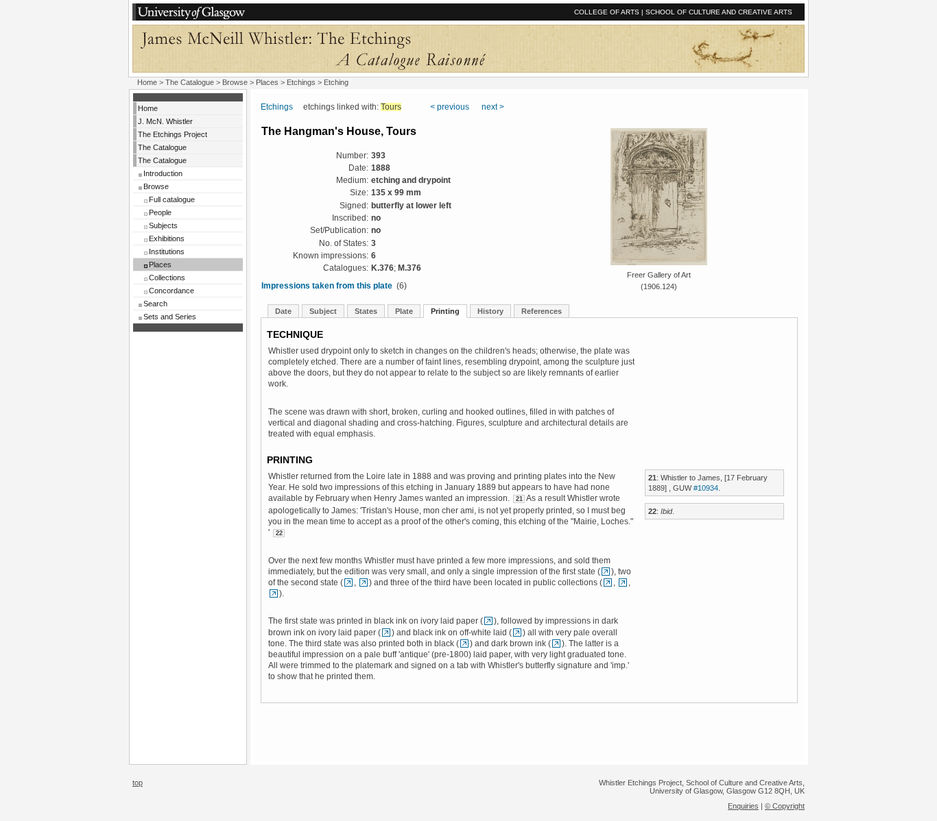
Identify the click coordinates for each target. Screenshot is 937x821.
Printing (445, 311)
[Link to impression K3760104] (605, 571)
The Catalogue (189, 82)
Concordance (171, 290)
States (366, 311)
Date (283, 311)
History (490, 311)
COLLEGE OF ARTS (606, 12)
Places (267, 82)
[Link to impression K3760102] (348, 582)
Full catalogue (172, 199)
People (160, 212)
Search (155, 303)
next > (493, 107)
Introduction (162, 173)
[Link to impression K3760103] (363, 582)
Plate (404, 311)
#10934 (705, 488)
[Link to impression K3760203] (273, 593)
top (137, 783)
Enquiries (743, 806)
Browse (235, 82)
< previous (449, 107)
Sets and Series (169, 317)
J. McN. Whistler (165, 121)
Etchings (301, 82)
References (541, 311)
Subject (323, 311)
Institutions (167, 251)
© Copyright (785, 806)
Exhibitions (167, 238)
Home (147, 82)
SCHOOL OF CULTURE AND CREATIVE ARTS (718, 12)
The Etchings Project (172, 134)
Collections (167, 277)
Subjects (163, 225)
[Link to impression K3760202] (622, 582)
